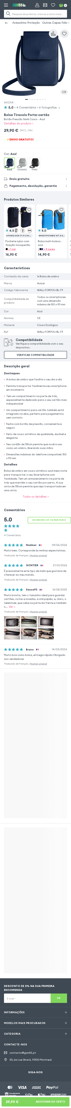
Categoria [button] (12, 1033)
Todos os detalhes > (36, 496)
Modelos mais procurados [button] (25, 1023)
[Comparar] (53, 33)
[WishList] (53, 5)
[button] (19, 226)
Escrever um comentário (49, 520)
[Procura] (8, 14)
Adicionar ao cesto (35, 1102)
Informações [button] (14, 1012)
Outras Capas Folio (54, 22)
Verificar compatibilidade (35, 354)
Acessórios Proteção (26, 22)
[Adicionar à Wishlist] (64, 33)
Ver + (12, 607)
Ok (59, 998)
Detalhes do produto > (18, 123)
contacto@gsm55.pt (22, 1052)
